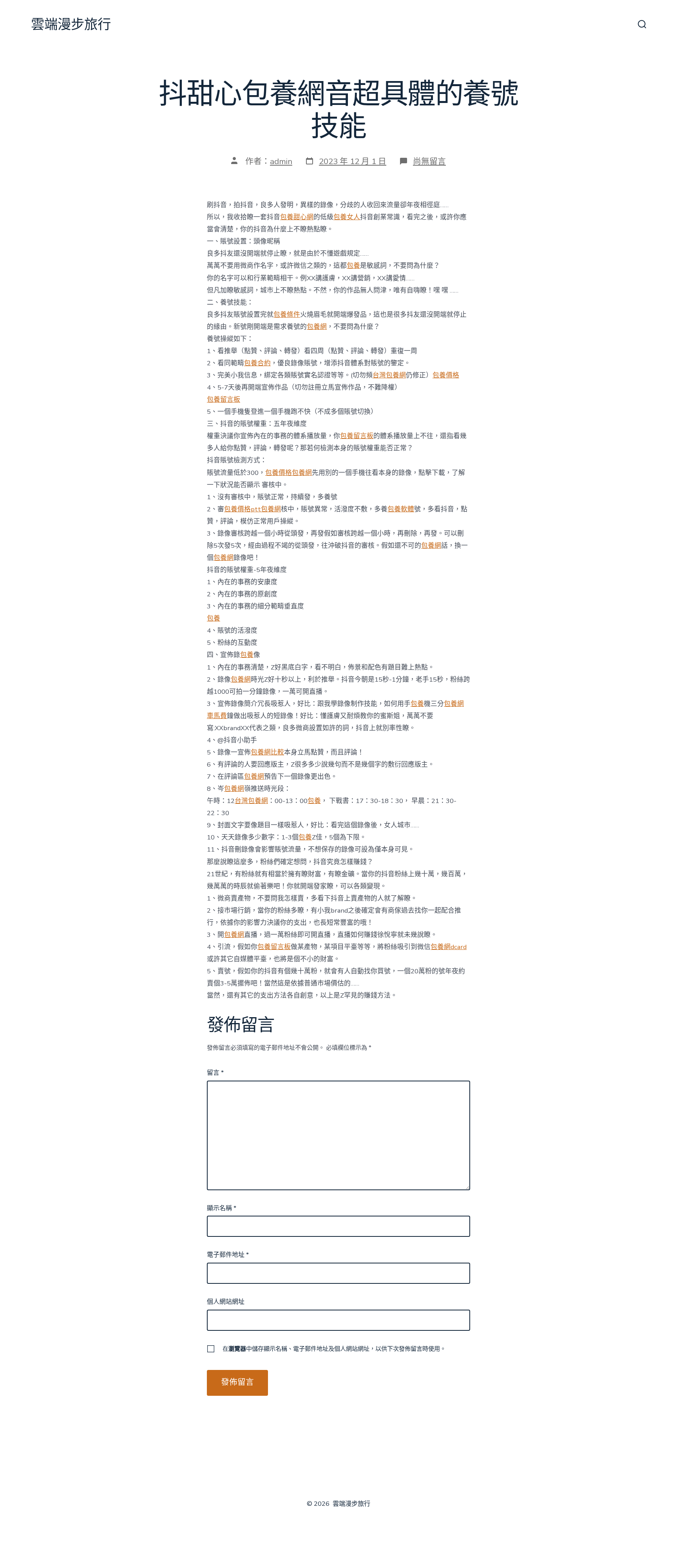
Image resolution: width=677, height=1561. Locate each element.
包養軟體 (400, 509)
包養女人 (346, 217)
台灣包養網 (389, 375)
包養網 (317, 326)
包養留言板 (223, 399)
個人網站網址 (225, 1302)
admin (281, 161)
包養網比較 (267, 752)
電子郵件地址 (228, 1255)
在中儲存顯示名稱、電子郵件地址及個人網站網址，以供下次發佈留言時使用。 (334, 1349)
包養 (353, 265)
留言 (215, 1072)
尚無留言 (429, 161)
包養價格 (446, 375)
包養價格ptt (242, 509)
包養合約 (257, 363)
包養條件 (286, 314)
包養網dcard (449, 946)
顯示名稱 (221, 1208)
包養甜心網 (296, 217)
